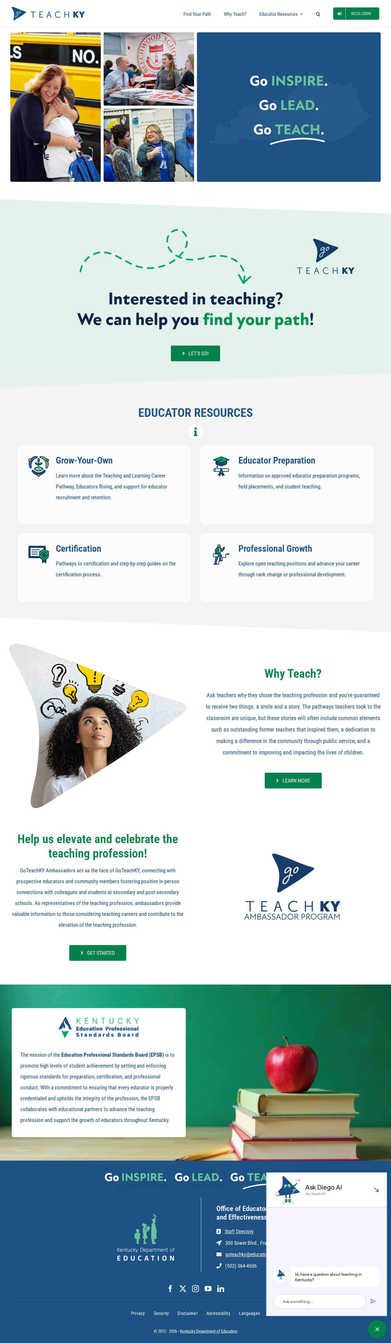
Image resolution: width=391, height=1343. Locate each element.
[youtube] (208, 1288)
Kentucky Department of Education (208, 1331)
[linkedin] (220, 1288)
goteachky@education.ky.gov (255, 1254)
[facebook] (170, 1288)
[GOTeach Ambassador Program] (293, 853)
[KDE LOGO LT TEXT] (146, 1216)
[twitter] (182, 1288)
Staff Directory (239, 1231)
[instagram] (195, 1288)
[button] (318, 13)
